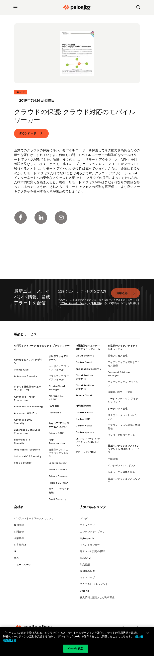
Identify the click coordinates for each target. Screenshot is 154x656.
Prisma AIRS (21, 369)
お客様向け (20, 544)
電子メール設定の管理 (92, 551)
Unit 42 (84, 590)
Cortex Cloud (84, 362)
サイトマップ (87, 577)
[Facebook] (20, 217)
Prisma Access (58, 469)
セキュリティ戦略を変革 (121, 472)
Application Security (88, 368)
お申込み (122, 293)
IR (15, 551)
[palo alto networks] (77, 7)
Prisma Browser (58, 476)
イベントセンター (90, 544)
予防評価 (113, 459)
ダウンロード (27, 133)
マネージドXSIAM (86, 452)
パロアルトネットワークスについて (34, 518)
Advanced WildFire (25, 413)
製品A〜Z (85, 558)
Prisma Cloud (84, 395)
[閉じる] (147, 633)
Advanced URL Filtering (28, 406)
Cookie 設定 (75, 648)
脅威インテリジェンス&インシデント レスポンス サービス (123, 449)
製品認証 (85, 564)
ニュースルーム (22, 564)
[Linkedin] (40, 217)
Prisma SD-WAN (59, 482)
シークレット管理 (118, 408)
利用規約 (96, 303)
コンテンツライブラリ (92, 531)
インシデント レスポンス (122, 465)
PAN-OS (54, 406)
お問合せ (19, 531)
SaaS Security (22, 462)
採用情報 (19, 525)
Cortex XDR (83, 419)
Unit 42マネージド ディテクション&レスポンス (88, 442)
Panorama (55, 412)
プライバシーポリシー (72, 303)
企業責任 (19, 538)
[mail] (61, 217)
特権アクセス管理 (118, 355)
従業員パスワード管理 (120, 392)
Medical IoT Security (27, 449)
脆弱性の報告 (87, 571)
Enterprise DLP (58, 463)
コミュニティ (87, 525)
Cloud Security (85, 355)
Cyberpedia (87, 538)
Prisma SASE (56, 433)
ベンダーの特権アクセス (121, 435)
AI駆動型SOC (83, 405)
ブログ (83, 518)
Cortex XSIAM (84, 412)
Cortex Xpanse (85, 432)
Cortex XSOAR (85, 425)
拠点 (16, 558)
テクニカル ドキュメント (94, 584)
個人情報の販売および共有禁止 (97, 597)
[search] (138, 7)
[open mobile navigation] (15, 7)
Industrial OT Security (27, 456)
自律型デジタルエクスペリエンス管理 (59, 453)
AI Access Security (25, 376)
